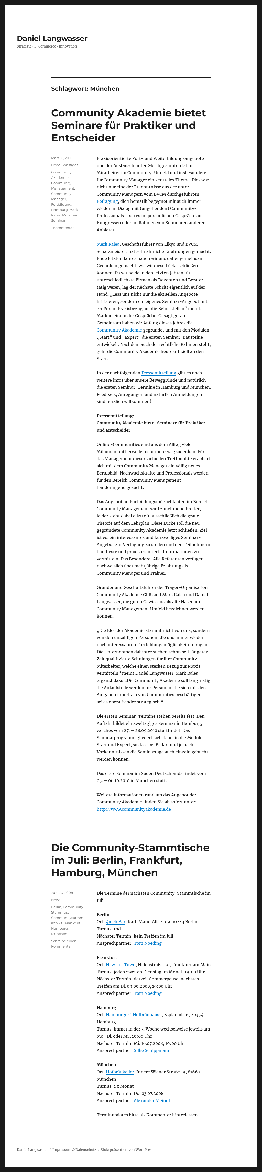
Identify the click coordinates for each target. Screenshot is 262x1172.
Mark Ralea (108, 244)
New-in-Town (121, 964)
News (55, 165)
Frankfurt (72, 923)
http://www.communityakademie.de (134, 809)
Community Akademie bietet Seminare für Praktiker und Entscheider (128, 125)
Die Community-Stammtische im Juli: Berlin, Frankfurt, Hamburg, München (130, 860)
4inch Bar (115, 921)
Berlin (56, 907)
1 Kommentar (62, 228)
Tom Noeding (148, 943)
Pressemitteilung (158, 372)
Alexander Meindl (152, 1100)
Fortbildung (61, 204)
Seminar (58, 220)
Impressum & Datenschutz (74, 1149)
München (70, 215)
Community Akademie (119, 330)
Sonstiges (70, 165)
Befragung (107, 201)
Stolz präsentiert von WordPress (127, 1149)
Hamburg (59, 210)
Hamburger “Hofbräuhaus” (134, 1014)
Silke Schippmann (152, 1050)
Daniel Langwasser (52, 38)
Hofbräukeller (120, 1071)
